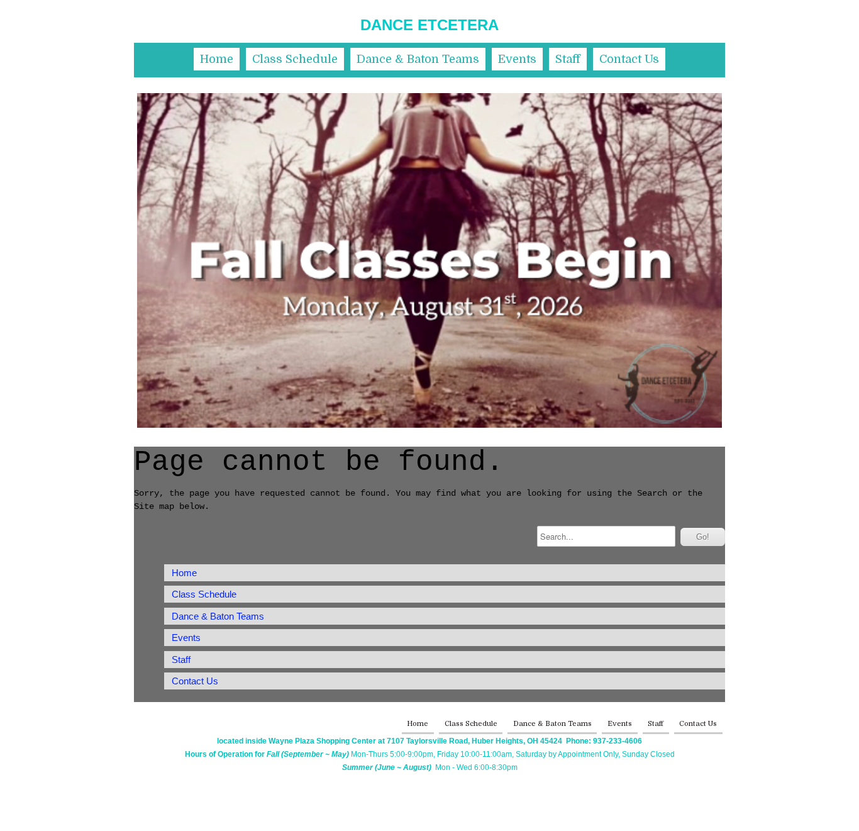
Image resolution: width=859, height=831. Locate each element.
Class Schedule (295, 59)
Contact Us (629, 59)
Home (216, 59)
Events (517, 59)
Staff (567, 59)
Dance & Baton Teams (418, 59)
